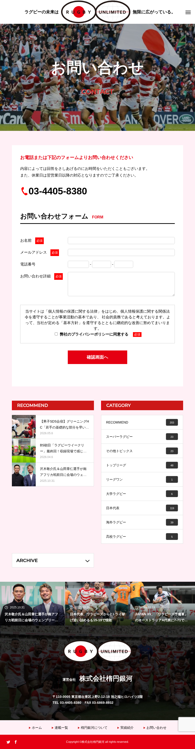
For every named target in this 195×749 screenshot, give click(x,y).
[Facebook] (15, 741)
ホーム (37, 727)
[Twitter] (8, 741)
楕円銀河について (94, 727)
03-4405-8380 (58, 191)
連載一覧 (61, 727)
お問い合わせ (156, 727)
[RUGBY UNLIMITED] (100, 11)
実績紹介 (127, 727)
